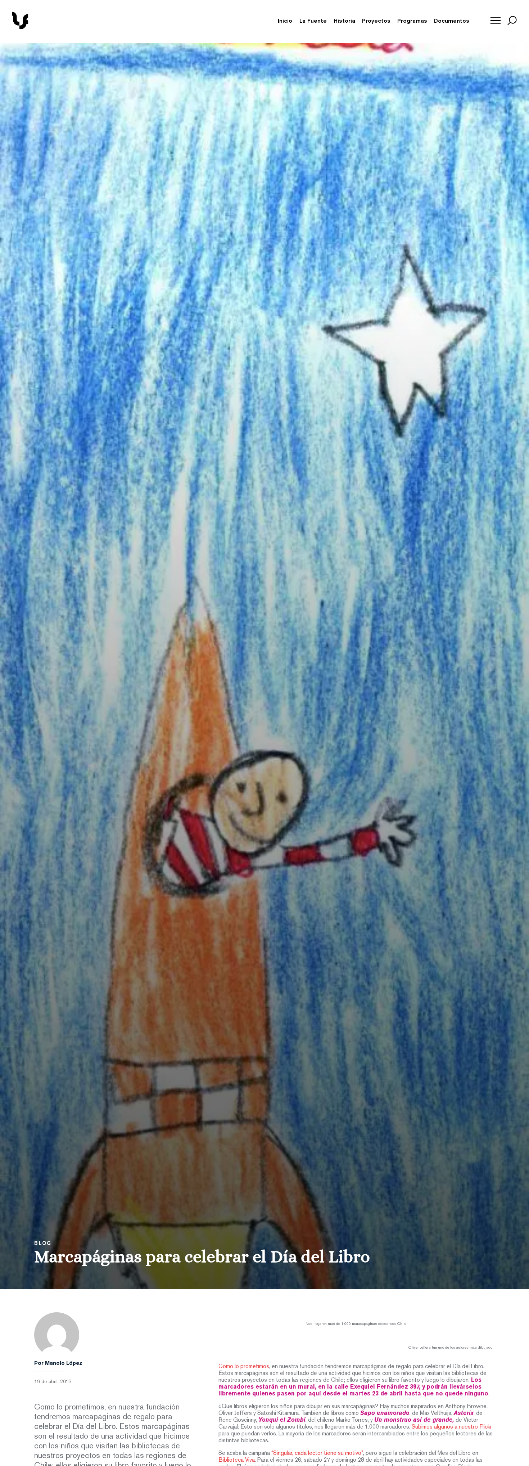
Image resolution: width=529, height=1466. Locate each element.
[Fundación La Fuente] (46, 28)
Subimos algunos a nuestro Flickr (452, 1427)
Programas (412, 21)
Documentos (451, 21)
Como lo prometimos (243, 1367)
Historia (344, 21)
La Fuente (313, 21)
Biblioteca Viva (236, 1460)
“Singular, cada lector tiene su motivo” (317, 1453)
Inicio (285, 21)
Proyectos (376, 21)
